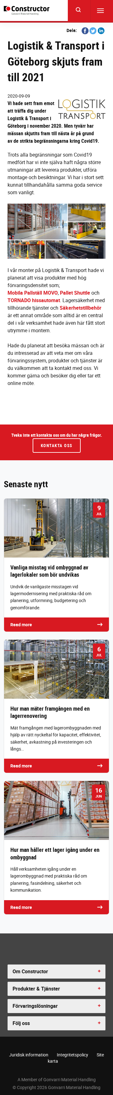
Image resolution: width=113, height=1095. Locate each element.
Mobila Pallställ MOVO (33, 292)
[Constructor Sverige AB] (27, 10)
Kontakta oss (57, 445)
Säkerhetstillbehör (80, 307)
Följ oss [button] (21, 1023)
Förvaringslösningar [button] (35, 1005)
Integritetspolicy (72, 1055)
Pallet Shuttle (75, 292)
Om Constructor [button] (30, 971)
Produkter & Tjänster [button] (36, 988)
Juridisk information (28, 1055)
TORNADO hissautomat (34, 300)
